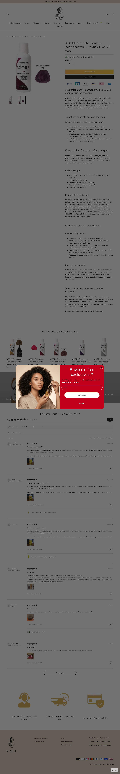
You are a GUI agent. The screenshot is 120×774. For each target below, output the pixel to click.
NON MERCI (82, 403)
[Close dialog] (101, 367)
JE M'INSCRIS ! (81, 395)
